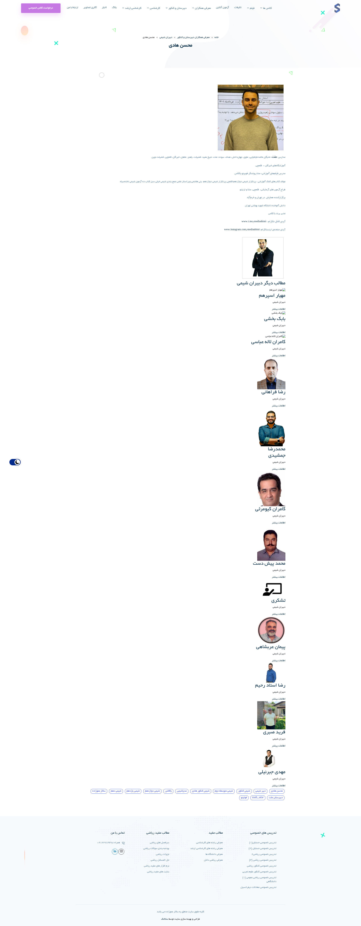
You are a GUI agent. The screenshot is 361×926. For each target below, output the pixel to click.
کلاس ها (267, 8)
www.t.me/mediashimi (254, 221)
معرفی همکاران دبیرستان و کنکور (193, 37)
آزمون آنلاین (222, 7)
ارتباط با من (72, 7)
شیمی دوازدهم (152, 791)
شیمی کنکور (244, 791)
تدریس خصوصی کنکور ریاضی (261, 866)
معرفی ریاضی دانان (213, 860)
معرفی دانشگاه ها (214, 854)
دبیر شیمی (260, 791)
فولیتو (244, 797)
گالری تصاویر (90, 7)
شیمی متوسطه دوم (224, 791)
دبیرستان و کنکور (177, 8)
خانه (216, 37)
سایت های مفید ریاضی (158, 872)
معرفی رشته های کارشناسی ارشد (206, 848)
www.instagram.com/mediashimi (242, 230)
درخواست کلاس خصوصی (41, 8)
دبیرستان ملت (276, 797)
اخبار (104, 7)
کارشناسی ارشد (132, 8)
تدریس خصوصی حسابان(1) (262, 842)
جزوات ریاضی (162, 854)
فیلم (252, 8)
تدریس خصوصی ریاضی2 (264, 854)
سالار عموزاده (98, 791)
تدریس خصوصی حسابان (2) (262, 848)
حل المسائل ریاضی (160, 860)
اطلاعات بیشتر (278, 309)
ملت (274, 157)
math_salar (258, 797)
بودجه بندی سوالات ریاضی (156, 848)
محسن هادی (277, 791)
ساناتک (164, 919)
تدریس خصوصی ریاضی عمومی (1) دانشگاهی (259, 879)
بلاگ (114, 7)
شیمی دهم (116, 791)
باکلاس (168, 791)
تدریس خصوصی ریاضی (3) (262, 860)
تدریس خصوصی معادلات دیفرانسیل (258, 887)
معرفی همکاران (202, 8)
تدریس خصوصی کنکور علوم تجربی (259, 872)
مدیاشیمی (182, 791)
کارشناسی (154, 8)
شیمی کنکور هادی (200, 791)
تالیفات (237, 7)
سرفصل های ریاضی (159, 842)
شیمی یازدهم (133, 791)
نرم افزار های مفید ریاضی (156, 866)
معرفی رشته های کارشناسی (209, 842)
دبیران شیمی (165, 37)
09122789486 (105, 842)
